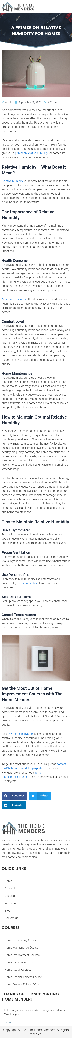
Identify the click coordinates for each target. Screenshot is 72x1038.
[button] (54, 6)
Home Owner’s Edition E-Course (24, 984)
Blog (7, 910)
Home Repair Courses (18, 969)
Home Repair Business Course (23, 977)
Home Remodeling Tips (19, 962)
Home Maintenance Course (21, 947)
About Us (10, 888)
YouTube (10, 903)
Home (8, 881)
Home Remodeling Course (21, 940)
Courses (10, 896)
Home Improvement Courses (22, 955)
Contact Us (11, 918)
